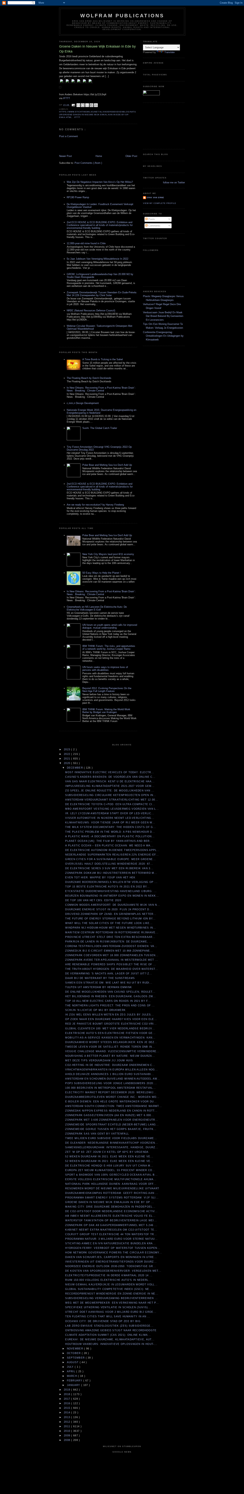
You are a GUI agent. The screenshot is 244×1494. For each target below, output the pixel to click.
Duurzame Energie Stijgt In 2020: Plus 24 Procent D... (108, 909)
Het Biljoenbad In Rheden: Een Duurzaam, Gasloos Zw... (110, 996)
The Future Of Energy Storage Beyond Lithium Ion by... (110, 918)
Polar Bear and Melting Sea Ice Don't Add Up (107, 465)
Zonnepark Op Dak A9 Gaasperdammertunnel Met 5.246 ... (111, 1225)
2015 (67, 1408)
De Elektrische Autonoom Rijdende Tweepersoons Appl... (112, 850)
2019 (67, 1389)
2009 (67, 1435)
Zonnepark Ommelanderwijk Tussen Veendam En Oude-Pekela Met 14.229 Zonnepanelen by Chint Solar (101, 294)
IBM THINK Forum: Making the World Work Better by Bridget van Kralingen (106, 711)
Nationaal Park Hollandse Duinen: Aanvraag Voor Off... (111, 1183)
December (75, 767)
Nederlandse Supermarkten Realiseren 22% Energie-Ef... (112, 854)
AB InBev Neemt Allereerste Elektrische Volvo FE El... (110, 1215)
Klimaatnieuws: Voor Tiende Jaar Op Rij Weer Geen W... (110, 822)
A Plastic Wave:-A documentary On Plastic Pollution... (110, 836)
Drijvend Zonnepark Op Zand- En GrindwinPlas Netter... (110, 914)
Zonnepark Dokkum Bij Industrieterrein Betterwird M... (111, 872)
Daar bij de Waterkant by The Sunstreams (100, 978)
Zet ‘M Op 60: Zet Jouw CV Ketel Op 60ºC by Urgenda (106, 1152)
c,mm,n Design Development (83, 403)
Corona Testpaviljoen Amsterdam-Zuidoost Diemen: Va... (111, 946)
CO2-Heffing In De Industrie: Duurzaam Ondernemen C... (110, 1065)
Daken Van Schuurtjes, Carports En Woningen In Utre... (111, 1257)
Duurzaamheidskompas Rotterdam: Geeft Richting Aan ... (111, 1193)
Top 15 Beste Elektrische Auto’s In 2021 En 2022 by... (107, 886)
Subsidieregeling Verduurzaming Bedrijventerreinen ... (111, 1298)
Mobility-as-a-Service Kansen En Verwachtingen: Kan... (110, 1037)
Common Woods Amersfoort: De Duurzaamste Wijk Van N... (112, 904)
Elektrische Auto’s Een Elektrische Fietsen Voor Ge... (110, 1033)
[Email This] (78, 105)
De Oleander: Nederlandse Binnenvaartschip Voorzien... (111, 1142)
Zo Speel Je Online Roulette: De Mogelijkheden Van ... (109, 790)
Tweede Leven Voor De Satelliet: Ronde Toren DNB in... (110, 1046)
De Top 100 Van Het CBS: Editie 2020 (93, 900)
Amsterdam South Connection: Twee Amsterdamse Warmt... (113, 1106)
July (71, 1366)
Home (99, 156)
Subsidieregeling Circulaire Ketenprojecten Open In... (110, 795)
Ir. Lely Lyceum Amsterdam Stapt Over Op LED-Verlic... (109, 813)
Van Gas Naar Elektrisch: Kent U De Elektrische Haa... (110, 781)
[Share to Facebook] (91, 105)
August (73, 1362)
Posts (151, 219)
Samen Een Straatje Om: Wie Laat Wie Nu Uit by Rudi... (108, 982)
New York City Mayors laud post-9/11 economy (108, 554)
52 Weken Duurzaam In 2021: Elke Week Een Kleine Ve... (109, 1156)
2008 (67, 1440)
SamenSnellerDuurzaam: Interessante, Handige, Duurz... (111, 1147)
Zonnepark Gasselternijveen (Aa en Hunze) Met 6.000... (109, 1115)
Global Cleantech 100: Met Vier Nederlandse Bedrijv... (110, 1028)
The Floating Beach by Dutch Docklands (89, 378)
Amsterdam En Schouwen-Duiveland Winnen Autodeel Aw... (112, 1078)
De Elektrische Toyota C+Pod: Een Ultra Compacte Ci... (110, 804)
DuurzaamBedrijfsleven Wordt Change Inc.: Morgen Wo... (112, 1097)
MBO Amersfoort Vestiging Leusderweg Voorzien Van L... (112, 808)
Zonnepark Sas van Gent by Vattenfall (97, 1133)
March (72, 1376)
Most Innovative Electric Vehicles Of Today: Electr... (109, 772)
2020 (67, 763)
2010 (67, 1431)
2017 (67, 1398)
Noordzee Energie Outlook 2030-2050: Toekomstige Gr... (110, 1266)
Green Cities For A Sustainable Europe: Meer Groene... (110, 859)
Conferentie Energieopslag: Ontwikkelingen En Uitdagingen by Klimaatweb (163, 336)
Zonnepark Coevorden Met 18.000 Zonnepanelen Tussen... (111, 955)
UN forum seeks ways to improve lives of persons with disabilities (105, 668)
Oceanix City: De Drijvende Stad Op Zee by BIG (102, 1321)
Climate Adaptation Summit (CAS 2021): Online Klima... (108, 1334)
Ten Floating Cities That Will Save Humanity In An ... (107, 1316)
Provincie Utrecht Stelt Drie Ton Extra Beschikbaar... (110, 937)
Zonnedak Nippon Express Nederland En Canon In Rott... (111, 1110)
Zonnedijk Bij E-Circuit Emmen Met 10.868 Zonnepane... (109, 950)
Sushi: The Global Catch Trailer (99, 428)
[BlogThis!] (83, 105)
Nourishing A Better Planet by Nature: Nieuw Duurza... (110, 1055)
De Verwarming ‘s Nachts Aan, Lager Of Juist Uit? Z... (108, 973)
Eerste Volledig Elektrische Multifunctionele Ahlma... (111, 1179)
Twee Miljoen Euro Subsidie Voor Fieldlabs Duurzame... (111, 1138)
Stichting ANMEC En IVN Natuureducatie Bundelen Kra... (110, 1243)
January (74, 1385)
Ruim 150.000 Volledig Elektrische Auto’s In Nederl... (108, 1280)
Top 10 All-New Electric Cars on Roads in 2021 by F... (108, 1000)
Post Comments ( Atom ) (88, 162)
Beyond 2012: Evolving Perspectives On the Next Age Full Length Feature (106, 690)
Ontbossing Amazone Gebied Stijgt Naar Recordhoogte (111, 1330)
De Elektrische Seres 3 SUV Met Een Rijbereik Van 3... (109, 868)
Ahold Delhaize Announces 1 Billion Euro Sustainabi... (109, 1074)
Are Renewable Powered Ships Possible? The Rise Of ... (110, 964)
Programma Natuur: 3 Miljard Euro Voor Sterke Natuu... (111, 1238)
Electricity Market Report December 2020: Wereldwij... (111, 1092)
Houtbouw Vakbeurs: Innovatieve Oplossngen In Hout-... (111, 1344)
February (75, 1380)
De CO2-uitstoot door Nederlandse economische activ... (111, 1211)
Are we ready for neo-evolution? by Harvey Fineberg (95, 504)
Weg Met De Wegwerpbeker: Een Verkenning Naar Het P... (112, 1302)
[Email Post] (73, 105)
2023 (67, 749)
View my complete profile (159, 203)
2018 (67, 1394)
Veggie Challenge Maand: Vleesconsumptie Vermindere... (112, 1051)
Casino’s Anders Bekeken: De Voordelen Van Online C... (110, 776)
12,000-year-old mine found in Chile (86, 243)
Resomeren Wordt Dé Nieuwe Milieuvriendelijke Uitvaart (112, 1188)
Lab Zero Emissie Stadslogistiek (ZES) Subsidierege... (109, 1325)
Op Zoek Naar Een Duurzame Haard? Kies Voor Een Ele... (111, 1019)
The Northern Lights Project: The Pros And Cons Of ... (110, 1005)
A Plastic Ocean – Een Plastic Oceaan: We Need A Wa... (109, 845)
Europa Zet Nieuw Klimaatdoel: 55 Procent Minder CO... (110, 1170)
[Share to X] (87, 105)
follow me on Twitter (174, 182)
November (75, 1348)
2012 (67, 1421)
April (71, 1371)
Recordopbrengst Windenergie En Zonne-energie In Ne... (111, 1293)
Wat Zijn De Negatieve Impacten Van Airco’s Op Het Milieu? (100, 181)
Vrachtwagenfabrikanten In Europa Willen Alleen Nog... (111, 1069)
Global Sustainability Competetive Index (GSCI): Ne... (108, 1289)
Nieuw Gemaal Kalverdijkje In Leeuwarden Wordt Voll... (111, 1284)
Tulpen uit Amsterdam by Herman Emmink (98, 987)
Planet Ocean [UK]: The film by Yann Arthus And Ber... (108, 841)
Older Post (131, 156)
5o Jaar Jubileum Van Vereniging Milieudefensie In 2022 (97, 258)
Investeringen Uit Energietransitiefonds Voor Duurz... (111, 1261)
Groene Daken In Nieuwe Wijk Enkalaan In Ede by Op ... (109, 1202)
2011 (67, 1426)
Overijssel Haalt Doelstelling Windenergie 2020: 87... (109, 863)
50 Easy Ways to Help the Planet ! (101, 572)
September (76, 1357)
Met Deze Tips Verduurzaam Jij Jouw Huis (99, 1060)
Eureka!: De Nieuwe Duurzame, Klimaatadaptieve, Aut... (109, 1339)
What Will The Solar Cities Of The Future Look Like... (108, 923)
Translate (169, 52)
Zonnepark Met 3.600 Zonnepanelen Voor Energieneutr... (111, 1119)
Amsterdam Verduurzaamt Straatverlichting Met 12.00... (111, 799)
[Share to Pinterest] (96, 105)
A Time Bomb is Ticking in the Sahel (102, 359)
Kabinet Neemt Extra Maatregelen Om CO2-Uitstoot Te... (111, 1229)
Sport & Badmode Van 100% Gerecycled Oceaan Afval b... (111, 1174)
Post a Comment (68, 136)
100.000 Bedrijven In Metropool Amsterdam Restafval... (110, 1087)
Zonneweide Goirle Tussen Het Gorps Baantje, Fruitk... (111, 1129)
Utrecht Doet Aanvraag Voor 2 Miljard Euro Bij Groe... (110, 1311)
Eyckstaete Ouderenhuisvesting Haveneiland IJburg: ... (111, 891)
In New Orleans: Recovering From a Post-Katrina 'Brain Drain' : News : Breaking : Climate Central (101, 389)
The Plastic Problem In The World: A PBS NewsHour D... (110, 831)
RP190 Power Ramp (78, 197)
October (74, 1353)
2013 (67, 1417)
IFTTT (66, 98)
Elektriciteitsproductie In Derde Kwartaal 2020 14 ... (108, 1275)
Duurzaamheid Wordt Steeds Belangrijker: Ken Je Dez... (111, 1042)
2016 (67, 1403)
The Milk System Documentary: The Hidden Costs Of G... (110, 827)
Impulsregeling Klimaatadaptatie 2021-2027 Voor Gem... (109, 786)
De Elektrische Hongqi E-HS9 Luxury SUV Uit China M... (109, 1165)
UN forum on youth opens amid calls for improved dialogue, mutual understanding (109, 626)
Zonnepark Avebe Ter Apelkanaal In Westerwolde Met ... (111, 959)
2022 (67, 754)
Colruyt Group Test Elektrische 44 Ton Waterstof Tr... (111, 1234)
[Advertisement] (81, 146)
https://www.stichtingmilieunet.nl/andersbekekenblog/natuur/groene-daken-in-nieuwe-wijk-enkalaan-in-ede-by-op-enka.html (97, 114)
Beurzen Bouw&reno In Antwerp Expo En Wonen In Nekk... (112, 895)
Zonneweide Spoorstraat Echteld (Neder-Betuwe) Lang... (112, 1124)
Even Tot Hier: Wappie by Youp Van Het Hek (100, 877)
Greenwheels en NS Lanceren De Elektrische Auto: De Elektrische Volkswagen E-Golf (97, 608)
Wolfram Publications (122, 15)
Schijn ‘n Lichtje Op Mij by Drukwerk (95, 1010)
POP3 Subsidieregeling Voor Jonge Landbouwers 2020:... (111, 1083)
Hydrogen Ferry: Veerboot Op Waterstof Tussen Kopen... (112, 1248)
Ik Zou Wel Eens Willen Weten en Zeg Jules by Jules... (109, 1014)
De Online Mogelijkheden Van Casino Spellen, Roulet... (110, 991)
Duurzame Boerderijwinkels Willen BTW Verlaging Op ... (111, 882)
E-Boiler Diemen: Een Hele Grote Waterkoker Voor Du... (111, 1101)
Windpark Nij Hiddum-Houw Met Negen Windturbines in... (110, 927)
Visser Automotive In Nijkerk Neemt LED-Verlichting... (109, 818)
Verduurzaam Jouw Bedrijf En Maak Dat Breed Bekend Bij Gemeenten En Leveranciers (163, 316)
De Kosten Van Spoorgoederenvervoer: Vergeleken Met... (113, 1270)
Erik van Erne (155, 197)
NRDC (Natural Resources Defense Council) (91, 310)
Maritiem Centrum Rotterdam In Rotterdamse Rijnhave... (111, 932)
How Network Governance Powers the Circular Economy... (113, 1252)
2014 (67, 1412)
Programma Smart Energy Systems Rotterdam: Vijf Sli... (112, 1197)
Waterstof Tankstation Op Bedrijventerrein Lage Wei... (111, 1220)
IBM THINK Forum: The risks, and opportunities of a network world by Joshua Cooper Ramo (108, 647)
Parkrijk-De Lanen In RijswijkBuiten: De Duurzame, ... (108, 941)
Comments (154, 225)
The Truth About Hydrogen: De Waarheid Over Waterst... (111, 969)
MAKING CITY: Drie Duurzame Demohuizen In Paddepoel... (110, 1206)
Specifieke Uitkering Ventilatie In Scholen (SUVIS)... (108, 1307)
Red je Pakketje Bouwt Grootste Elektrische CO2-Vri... (111, 1023)
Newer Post (65, 156)
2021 (67, 758)
